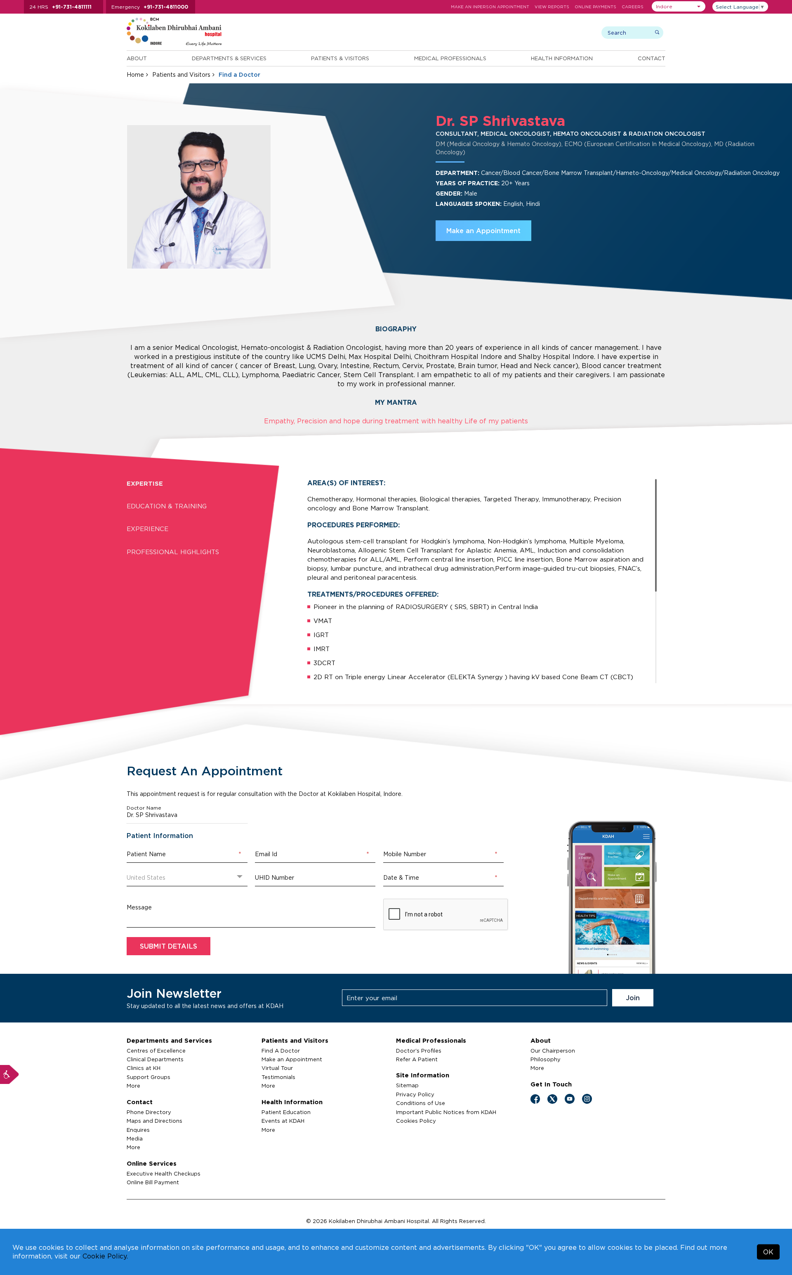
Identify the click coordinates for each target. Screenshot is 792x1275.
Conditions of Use (420, 1103)
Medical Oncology (696, 173)
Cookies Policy (416, 1121)
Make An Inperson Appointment (490, 7)
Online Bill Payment (153, 1182)
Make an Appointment (483, 230)
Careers (633, 7)
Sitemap (407, 1085)
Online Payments (595, 7)
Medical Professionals (450, 58)
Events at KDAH (283, 1121)
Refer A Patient (417, 1059)
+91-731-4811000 (166, 6)
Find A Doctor (281, 1050)
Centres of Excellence (156, 1050)
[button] (678, 6)
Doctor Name (144, 807)
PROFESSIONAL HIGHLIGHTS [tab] (173, 551)
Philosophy (545, 1059)
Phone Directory (149, 1112)
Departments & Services (229, 58)
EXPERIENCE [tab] (147, 528)
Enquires (138, 1130)
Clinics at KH (143, 1068)
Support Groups (148, 1077)
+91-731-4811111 (72, 6)
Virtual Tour (277, 1068)
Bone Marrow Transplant (578, 173)
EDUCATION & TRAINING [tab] (167, 506)
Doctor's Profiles (418, 1050)
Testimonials (278, 1077)
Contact (651, 58)
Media (135, 1138)
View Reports (552, 7)
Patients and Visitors (181, 74)
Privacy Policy (415, 1094)
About (137, 58)
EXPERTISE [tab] (145, 483)
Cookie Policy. (105, 1256)
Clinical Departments (155, 1059)
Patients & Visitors (340, 58)
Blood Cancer (522, 173)
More (133, 1085)
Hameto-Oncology (642, 173)
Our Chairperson (552, 1050)
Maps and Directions (154, 1121)
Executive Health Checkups (163, 1173)
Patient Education (286, 1112)
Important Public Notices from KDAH (446, 1112)
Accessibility (9, 1074)
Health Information (562, 58)
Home (135, 74)
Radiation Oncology (752, 173)
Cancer (490, 173)
